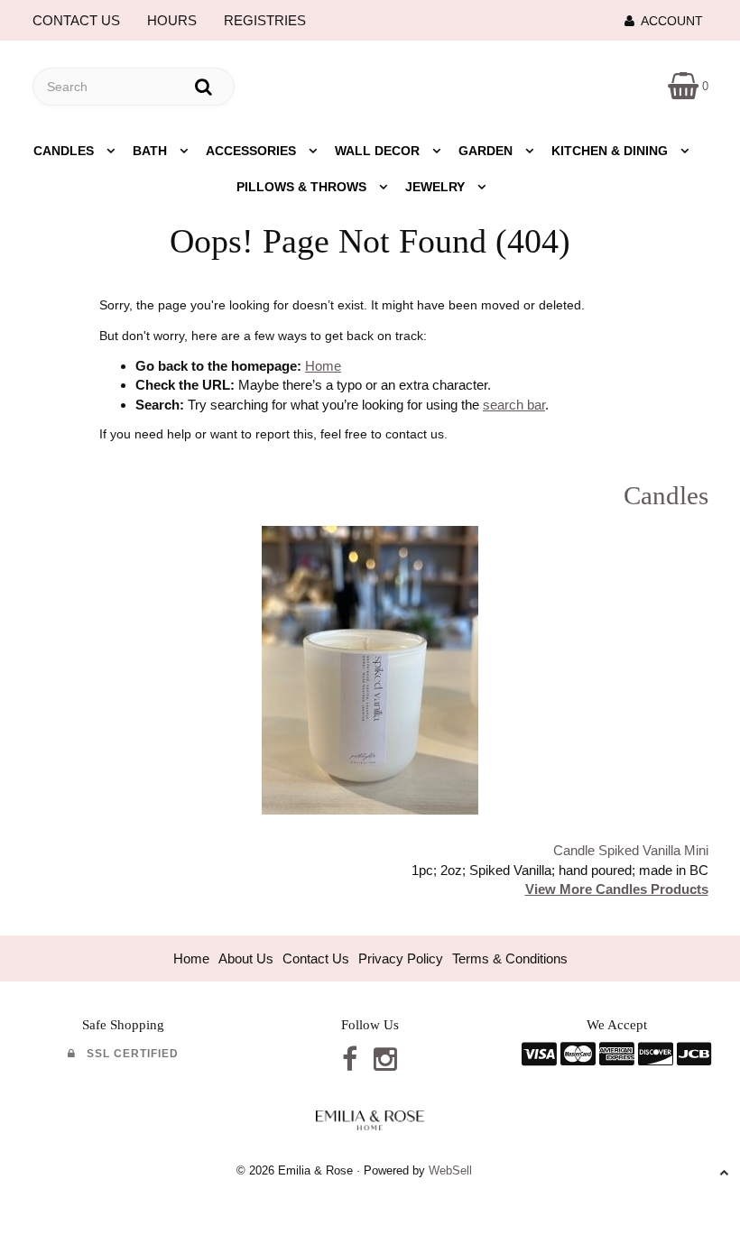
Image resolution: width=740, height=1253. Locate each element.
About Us (245, 958)
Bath (152, 150)
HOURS (172, 20)
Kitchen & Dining (611, 150)
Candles (65, 150)
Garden (487, 150)
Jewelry (436, 187)
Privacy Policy (400, 958)
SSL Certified (127, 1053)
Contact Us (315, 958)
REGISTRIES (265, 20)
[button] (688, 85)
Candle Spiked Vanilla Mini (630, 850)
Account (668, 21)
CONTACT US (76, 20)
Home (323, 365)
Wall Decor (379, 150)
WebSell (450, 1170)
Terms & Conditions (510, 958)
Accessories (253, 150)
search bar (514, 404)
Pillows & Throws (303, 187)
